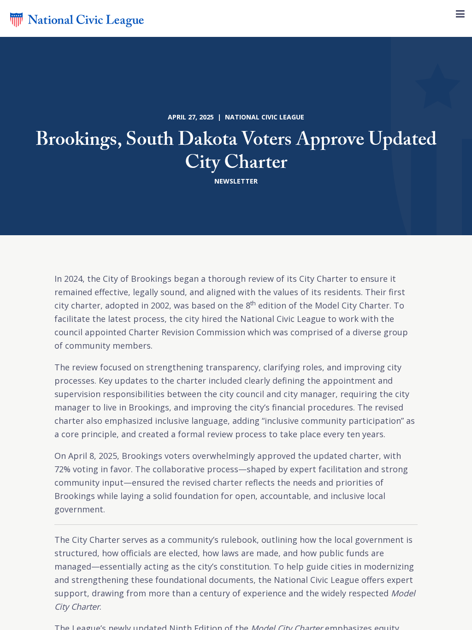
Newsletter (236, 181)
